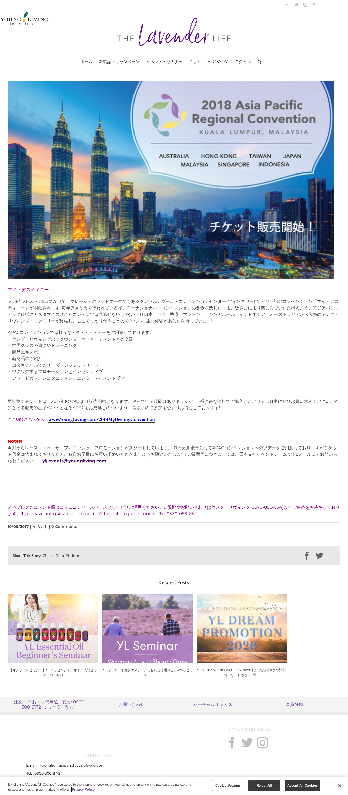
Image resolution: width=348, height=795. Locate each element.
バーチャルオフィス (212, 704)
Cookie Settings (228, 785)
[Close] (339, 785)
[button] (259, 61)
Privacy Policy (83, 789)
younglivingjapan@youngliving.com (72, 765)
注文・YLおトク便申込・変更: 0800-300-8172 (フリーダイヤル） (50, 704)
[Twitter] (247, 743)
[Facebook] (232, 743)
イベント (40, 526)
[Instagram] (262, 743)
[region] (174, 786)
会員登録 (294, 704)
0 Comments (64, 526)
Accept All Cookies (302, 785)
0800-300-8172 (47, 773)
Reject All (264, 785)
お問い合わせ (131, 704)
